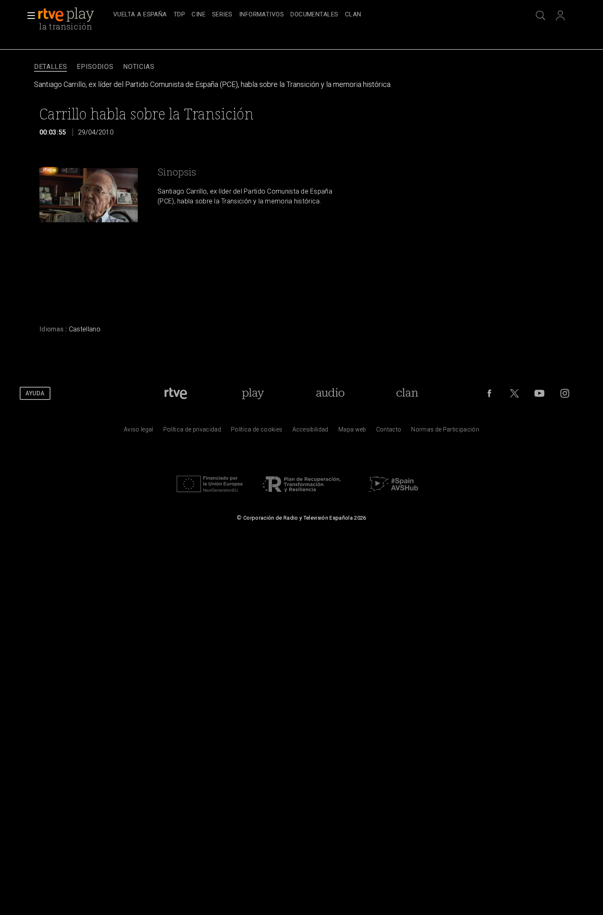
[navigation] (310, 15)
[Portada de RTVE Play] (67, 15)
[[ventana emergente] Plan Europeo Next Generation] (210, 494)
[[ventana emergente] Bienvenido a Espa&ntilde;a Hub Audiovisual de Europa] (393, 494)
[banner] (74, 15)
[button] (29, 16)
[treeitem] (140, 15)
